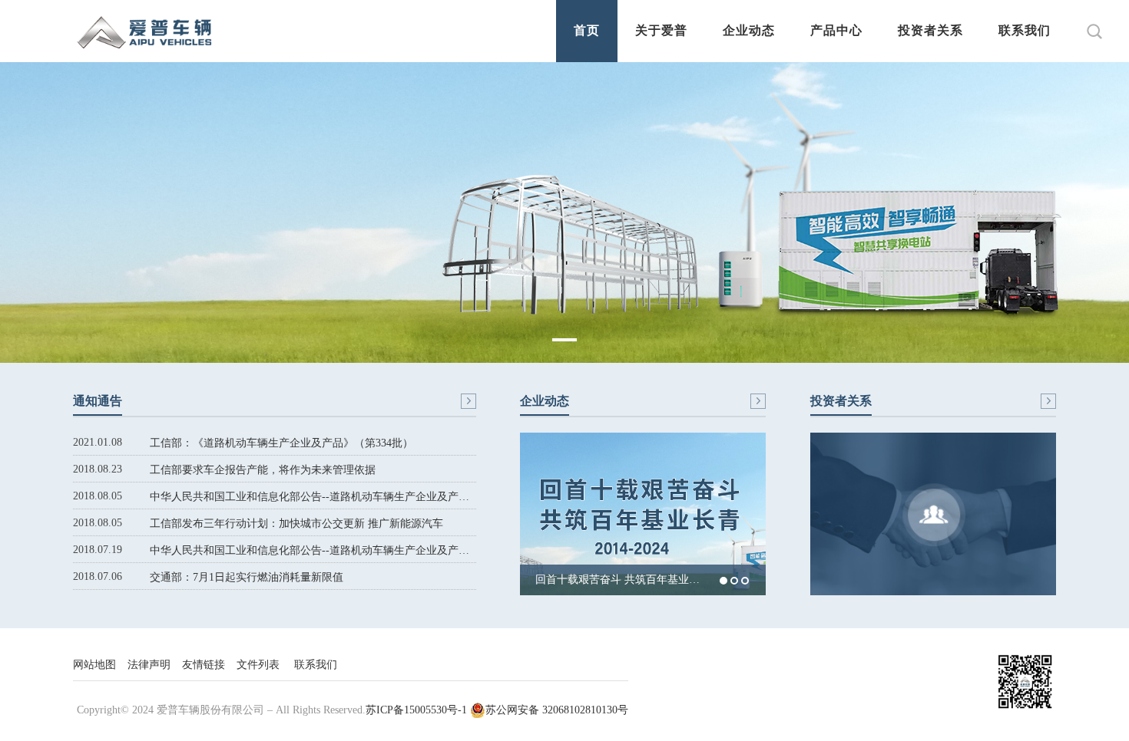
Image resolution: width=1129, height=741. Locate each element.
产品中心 (836, 30)
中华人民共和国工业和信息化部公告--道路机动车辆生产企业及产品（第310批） (313, 496)
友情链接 (203, 664)
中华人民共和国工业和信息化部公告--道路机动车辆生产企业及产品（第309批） (313, 550)
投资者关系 (930, 30)
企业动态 (749, 30)
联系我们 (1024, 30)
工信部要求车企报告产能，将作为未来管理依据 (263, 470)
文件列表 (258, 664)
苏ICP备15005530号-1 (416, 710)
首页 (587, 30)
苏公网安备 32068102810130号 (556, 710)
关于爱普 (661, 30)
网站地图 (94, 664)
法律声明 (149, 664)
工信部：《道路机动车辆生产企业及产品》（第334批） (281, 443)
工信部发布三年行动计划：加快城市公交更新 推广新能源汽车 (296, 523)
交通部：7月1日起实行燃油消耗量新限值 (246, 577)
